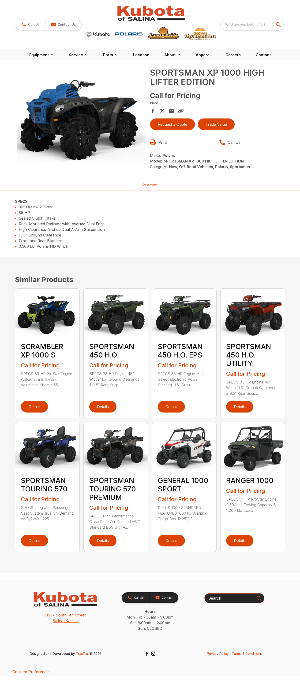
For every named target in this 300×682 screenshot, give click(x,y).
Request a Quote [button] (172, 124)
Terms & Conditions (247, 654)
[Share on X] (162, 111)
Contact (263, 54)
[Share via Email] (171, 111)
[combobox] (252, 24)
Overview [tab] (150, 184)
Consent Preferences (31, 671)
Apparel (203, 54)
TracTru (82, 654)
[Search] (259, 598)
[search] (278, 24)
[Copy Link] (181, 111)
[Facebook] (146, 653)
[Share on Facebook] (153, 111)
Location (141, 54)
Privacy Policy (218, 654)
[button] (30, 24)
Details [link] (34, 406)
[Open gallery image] (81, 117)
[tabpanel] (81, 117)
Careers (233, 54)
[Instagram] (153, 653)
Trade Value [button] (216, 124)
